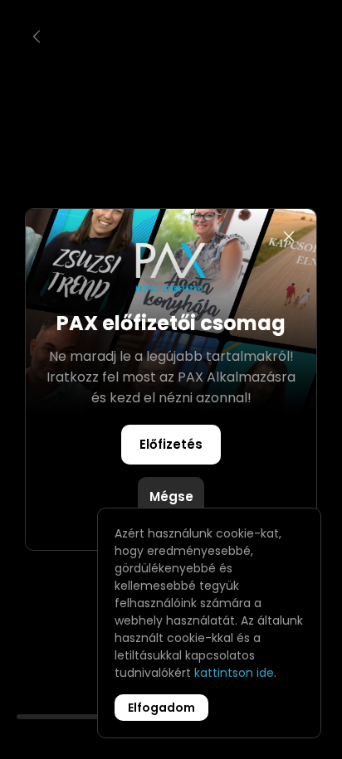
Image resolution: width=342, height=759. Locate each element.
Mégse (171, 496)
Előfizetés (171, 444)
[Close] (289, 236)
